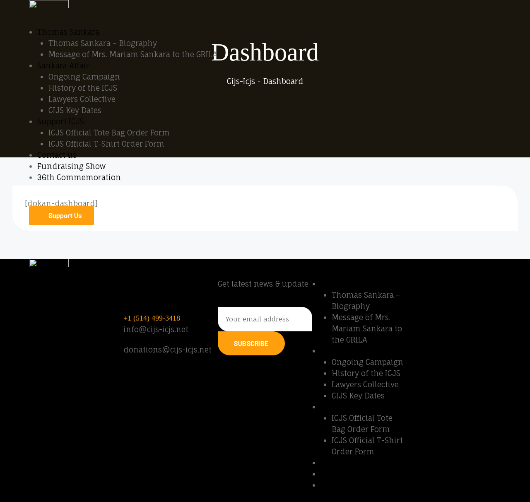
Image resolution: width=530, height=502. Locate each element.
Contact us (57, 154)
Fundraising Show (71, 166)
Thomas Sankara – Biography (102, 43)
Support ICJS (60, 121)
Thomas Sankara (68, 31)
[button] (61, 215)
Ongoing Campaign (84, 76)
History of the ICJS (82, 87)
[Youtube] (417, 288)
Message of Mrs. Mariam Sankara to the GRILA (132, 54)
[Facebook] (439, 288)
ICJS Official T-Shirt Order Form (106, 143)
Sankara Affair (63, 65)
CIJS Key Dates (74, 110)
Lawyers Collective (82, 99)
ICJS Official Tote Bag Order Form (109, 132)
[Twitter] (462, 288)
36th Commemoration (79, 177)
